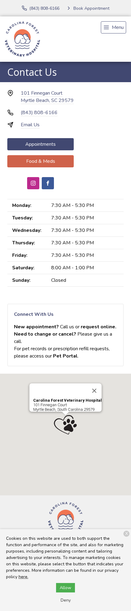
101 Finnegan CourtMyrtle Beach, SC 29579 (47, 97)
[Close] (94, 390)
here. (23, 577)
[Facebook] (48, 183)
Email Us (30, 124)
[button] (65, 425)
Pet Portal (65, 356)
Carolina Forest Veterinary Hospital (67, 400)
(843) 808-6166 (39, 112)
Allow (65, 588)
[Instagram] (33, 183)
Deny (66, 600)
